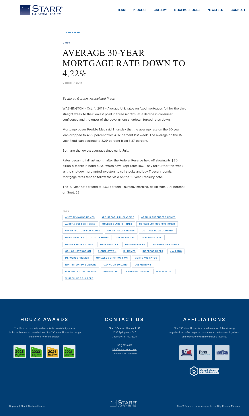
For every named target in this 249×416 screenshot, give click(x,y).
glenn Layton (107, 251)
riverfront (111, 271)
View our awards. (51, 336)
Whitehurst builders (79, 278)
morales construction (112, 258)
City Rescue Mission (228, 406)
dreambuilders (135, 244)
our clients (48, 328)
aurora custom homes (80, 224)
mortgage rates (146, 258)
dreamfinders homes (165, 244)
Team (121, 10)
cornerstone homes (121, 230)
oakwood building (116, 264)
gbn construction (78, 251)
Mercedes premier (77, 258)
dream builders (152, 237)
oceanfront (143, 264)
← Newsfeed (71, 32)
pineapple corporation (81, 271)
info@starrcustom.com (124, 349)
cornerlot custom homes (82, 230)
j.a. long (176, 251)
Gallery (160, 10)
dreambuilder (109, 244)
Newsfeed (215, 10)
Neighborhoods (187, 10)
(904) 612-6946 (124, 345)
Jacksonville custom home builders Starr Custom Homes (39, 332)
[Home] (41, 10)
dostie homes (100, 237)
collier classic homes (117, 224)
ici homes (129, 251)
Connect (238, 10)
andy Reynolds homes (80, 217)
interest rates (153, 251)
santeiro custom (137, 271)
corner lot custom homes (157, 224)
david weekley (74, 237)
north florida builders (81, 264)
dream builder (125, 237)
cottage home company (158, 230)
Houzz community (28, 328)
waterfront (164, 271)
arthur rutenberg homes (158, 217)
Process (139, 10)
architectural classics (118, 217)
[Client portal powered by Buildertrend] (204, 371)
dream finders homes (79, 244)
